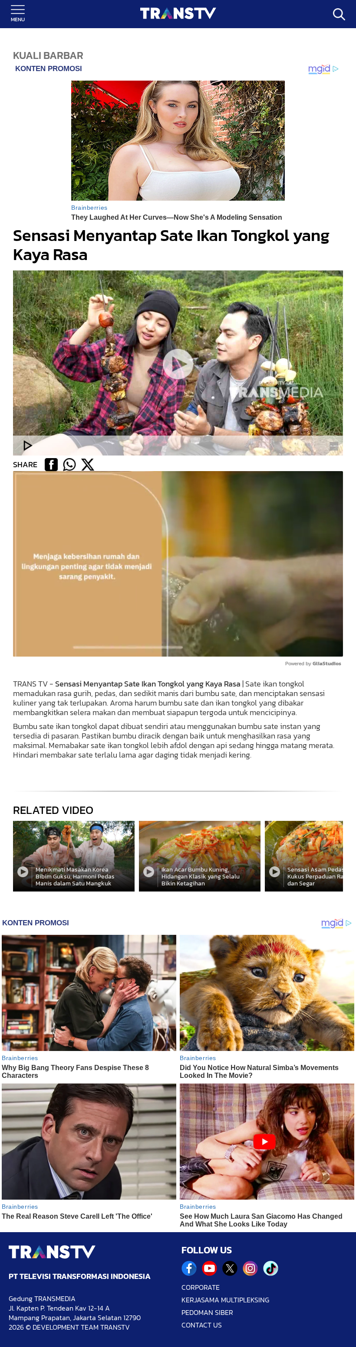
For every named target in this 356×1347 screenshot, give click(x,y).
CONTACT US (201, 1325)
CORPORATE (200, 1287)
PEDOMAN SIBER (207, 1312)
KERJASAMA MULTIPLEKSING (225, 1300)
